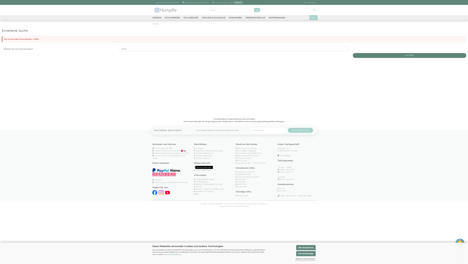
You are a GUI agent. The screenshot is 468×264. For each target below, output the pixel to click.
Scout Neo (241, 182)
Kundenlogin (311, 2)
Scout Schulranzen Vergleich (248, 177)
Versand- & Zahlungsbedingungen (209, 184)
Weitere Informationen (305, 259)
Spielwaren (235, 17)
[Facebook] (154, 192)
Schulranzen (172, 17)
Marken (157, 17)
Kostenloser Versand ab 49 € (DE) (197, 2)
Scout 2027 (241, 179)
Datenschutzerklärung (172, 254)
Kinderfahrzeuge (255, 17)
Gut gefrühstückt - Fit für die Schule (251, 163)
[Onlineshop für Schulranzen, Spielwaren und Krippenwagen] (165, 10)
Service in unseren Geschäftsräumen (209, 189)
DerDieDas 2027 (244, 174)
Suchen (409, 55)
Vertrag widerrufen (204, 167)
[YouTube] (167, 192)
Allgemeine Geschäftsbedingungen (209, 151)
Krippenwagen (277, 17)
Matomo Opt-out (202, 158)
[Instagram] (161, 192)
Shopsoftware (224, 206)
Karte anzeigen (285, 155)
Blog (197, 194)
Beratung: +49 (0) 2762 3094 (168, 2)
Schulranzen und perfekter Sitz (249, 153)
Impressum (200, 148)
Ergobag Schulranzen (245, 172)
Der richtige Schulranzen (247, 148)
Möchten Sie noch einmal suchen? (18, 49)
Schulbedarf (191, 17)
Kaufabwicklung (201, 182)
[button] (314, 10)
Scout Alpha (242, 187)
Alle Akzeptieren (306, 248)
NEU (313, 17)
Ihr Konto (282, 191)
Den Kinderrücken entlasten (248, 155)
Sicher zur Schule (244, 158)
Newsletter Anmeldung (204, 191)
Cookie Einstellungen (203, 155)
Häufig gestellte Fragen (204, 179)
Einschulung (242, 160)
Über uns (198, 186)
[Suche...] (257, 10)
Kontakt (282, 188)
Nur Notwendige (306, 254)
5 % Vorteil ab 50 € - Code (228, 2)
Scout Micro (242, 184)
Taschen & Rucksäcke (213, 17)
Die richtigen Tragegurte (246, 151)
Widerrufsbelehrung (203, 170)
